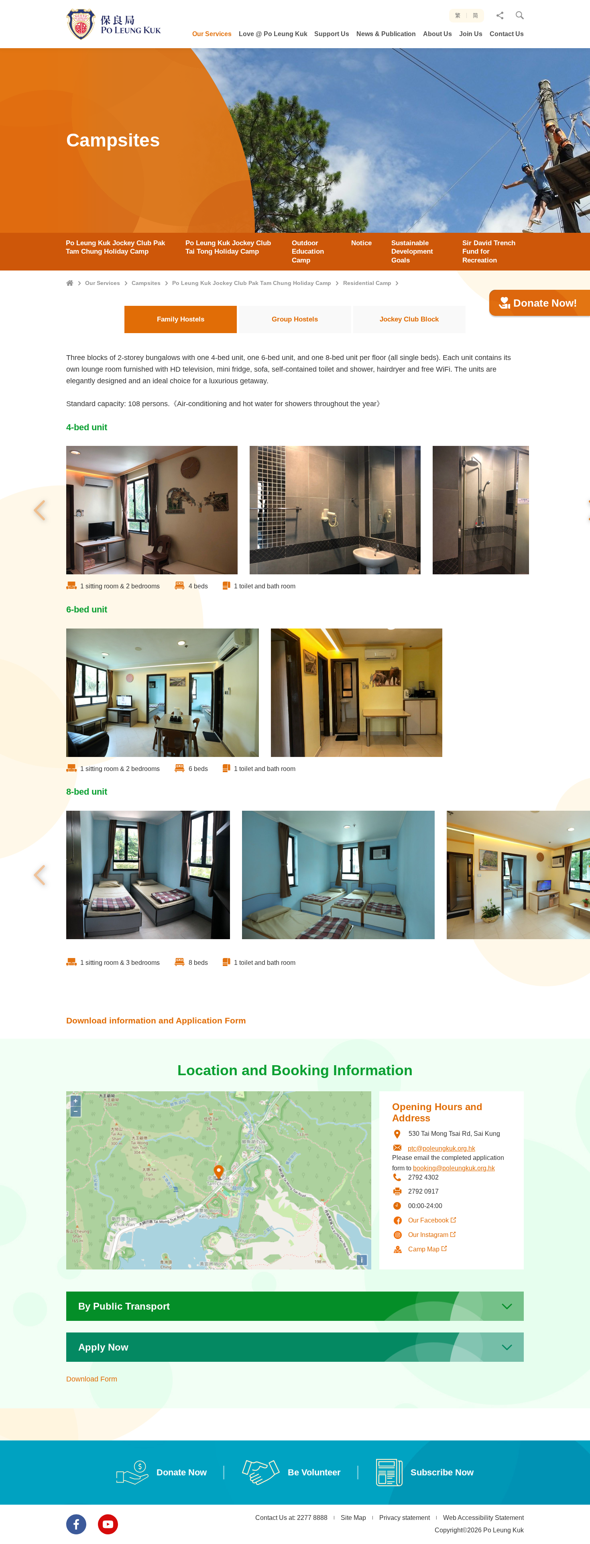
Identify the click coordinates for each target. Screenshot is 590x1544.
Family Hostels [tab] (180, 319)
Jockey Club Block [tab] (409, 319)
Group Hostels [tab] (295, 319)
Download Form (91, 1379)
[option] (152, 510)
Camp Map (423, 1249)
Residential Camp (367, 283)
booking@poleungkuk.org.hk (454, 1168)
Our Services (102, 283)
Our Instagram (428, 1234)
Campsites (146, 283)
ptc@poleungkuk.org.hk (441, 1148)
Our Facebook (428, 1220)
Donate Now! (545, 303)
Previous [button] (39, 510)
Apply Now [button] (103, 1347)
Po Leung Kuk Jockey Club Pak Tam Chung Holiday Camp (251, 283)
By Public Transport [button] (124, 1306)
